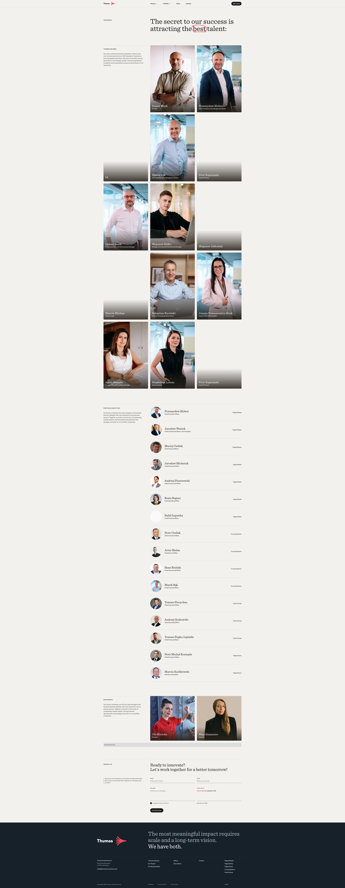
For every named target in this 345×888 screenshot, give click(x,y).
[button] (153, 3)
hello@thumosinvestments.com (107, 869)
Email (198, 778)
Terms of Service (162, 884)
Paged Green (229, 866)
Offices (176, 860)
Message (152, 788)
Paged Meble (229, 863)
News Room (177, 863)
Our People (151, 863)
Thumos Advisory (153, 860)
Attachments (200, 788)
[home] (126, 3)
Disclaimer (151, 884)
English (226, 884)
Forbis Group (229, 872)
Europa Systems (230, 869)
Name (152, 778)
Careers (188, 3)
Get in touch (236, 3)
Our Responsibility (154, 866)
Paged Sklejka (229, 860)
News (178, 3)
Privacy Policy (174, 884)
